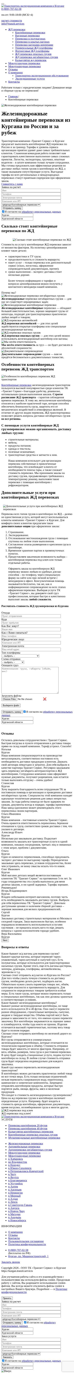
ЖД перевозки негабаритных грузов (36, 57)
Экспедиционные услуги (30, 78)
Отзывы (13, 69)
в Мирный (14, 1195)
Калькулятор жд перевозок (30, 60)
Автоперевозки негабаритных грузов (30, 1149)
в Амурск (13, 1208)
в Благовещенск (17, 1180)
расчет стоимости (11, 20)
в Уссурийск (15, 1183)
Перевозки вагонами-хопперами (34, 44)
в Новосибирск (17, 1220)
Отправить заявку (12, 1322)
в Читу (12, 1174)
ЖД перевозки (16, 29)
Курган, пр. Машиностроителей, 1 (28, 1256)
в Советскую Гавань (20, 1205)
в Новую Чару (16, 1211)
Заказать (7, 1357)
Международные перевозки (24, 66)
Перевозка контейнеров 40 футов (27, 1128)
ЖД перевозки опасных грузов (33, 54)
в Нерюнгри (15, 1192)
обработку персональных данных (41, 211)
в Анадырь (14, 1217)
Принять (7, 1298)
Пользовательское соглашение (26, 1241)
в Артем (13, 1186)
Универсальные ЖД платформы (34, 47)
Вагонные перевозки (27, 35)
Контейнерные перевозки (30, 32)
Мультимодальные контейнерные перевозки (34, 1137)
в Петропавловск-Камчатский (26, 1171)
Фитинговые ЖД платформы (32, 51)
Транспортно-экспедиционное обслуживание (42, 75)
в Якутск (13, 1177)
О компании (15, 72)
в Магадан (14, 1214)
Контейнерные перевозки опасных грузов (33, 1134)
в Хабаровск (15, 1158)
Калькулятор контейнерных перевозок (30, 1131)
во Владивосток (17, 1162)
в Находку (14, 1165)
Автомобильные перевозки (24, 1146)
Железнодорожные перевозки (25, 1143)
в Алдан (13, 1198)
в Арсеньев (15, 1189)
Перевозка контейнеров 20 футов (27, 1125)
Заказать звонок (10, 1262)
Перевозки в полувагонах (30, 38)
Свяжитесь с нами (12, 184)
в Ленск (13, 1201)
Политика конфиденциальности (27, 1244)
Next (5, 940)
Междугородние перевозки (24, 63)
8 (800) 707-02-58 (11, 9)
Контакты (14, 81)
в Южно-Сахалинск (19, 1168)
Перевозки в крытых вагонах (32, 41)
